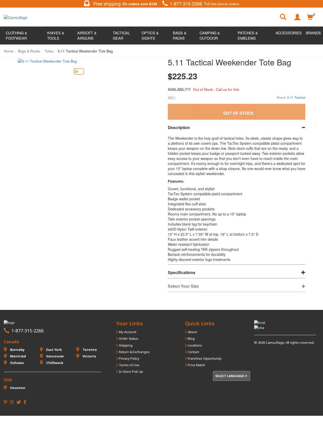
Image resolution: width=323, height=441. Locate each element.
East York (53, 349)
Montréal (17, 356)
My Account (127, 332)
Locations (194, 345)
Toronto (89, 349)
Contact (193, 352)
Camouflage (275, 342)
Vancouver (54, 356)
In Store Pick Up (130, 371)
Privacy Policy (128, 358)
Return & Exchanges (134, 352)
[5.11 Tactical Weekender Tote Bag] (79, 72)
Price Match (196, 365)
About (192, 332)
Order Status (128, 338)
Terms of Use (129, 365)
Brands (313, 32)
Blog (191, 338)
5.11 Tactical (296, 97)
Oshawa (16, 362)
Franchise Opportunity (204, 358)
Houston (17, 387)
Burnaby (16, 349)
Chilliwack (54, 362)
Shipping (125, 345)
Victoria (89, 356)
